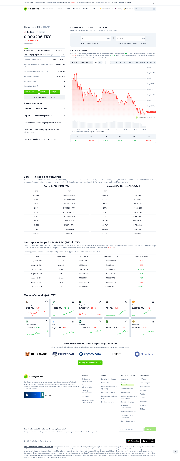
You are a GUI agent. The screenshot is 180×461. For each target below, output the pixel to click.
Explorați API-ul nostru (97, 131)
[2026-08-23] (147, 62)
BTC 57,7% (106, 2)
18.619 (31, 2)
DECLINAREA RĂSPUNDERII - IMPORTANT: (38, 447)
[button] (44, 97)
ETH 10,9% (114, 2)
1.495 (43, 2)
